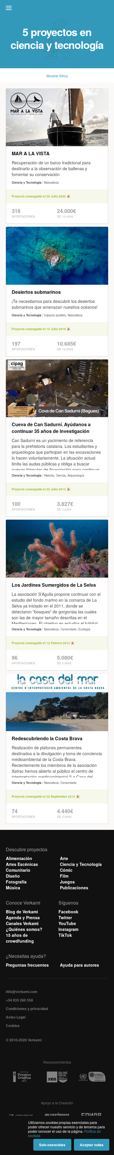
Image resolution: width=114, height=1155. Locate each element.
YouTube (67, 923)
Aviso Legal (15, 1017)
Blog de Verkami (22, 912)
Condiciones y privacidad (27, 1008)
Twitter (65, 917)
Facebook (68, 912)
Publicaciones (74, 887)
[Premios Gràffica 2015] (22, 1077)
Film (64, 876)
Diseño (13, 876)
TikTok (65, 935)
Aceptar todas (91, 1144)
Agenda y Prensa (23, 917)
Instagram (68, 929)
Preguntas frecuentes (27, 965)
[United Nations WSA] (92, 1077)
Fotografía (16, 882)
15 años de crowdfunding (20, 938)
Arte (64, 858)
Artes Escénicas (22, 864)
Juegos (67, 882)
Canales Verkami (22, 923)
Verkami (57, 9)
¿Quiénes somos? (24, 929)
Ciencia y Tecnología (81, 864)
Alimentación (19, 858)
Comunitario (18, 870)
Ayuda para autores (79, 965)
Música (13, 887)
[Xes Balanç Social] (57, 1077)
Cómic (66, 870)
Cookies (13, 1025)
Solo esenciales (52, 1144)
